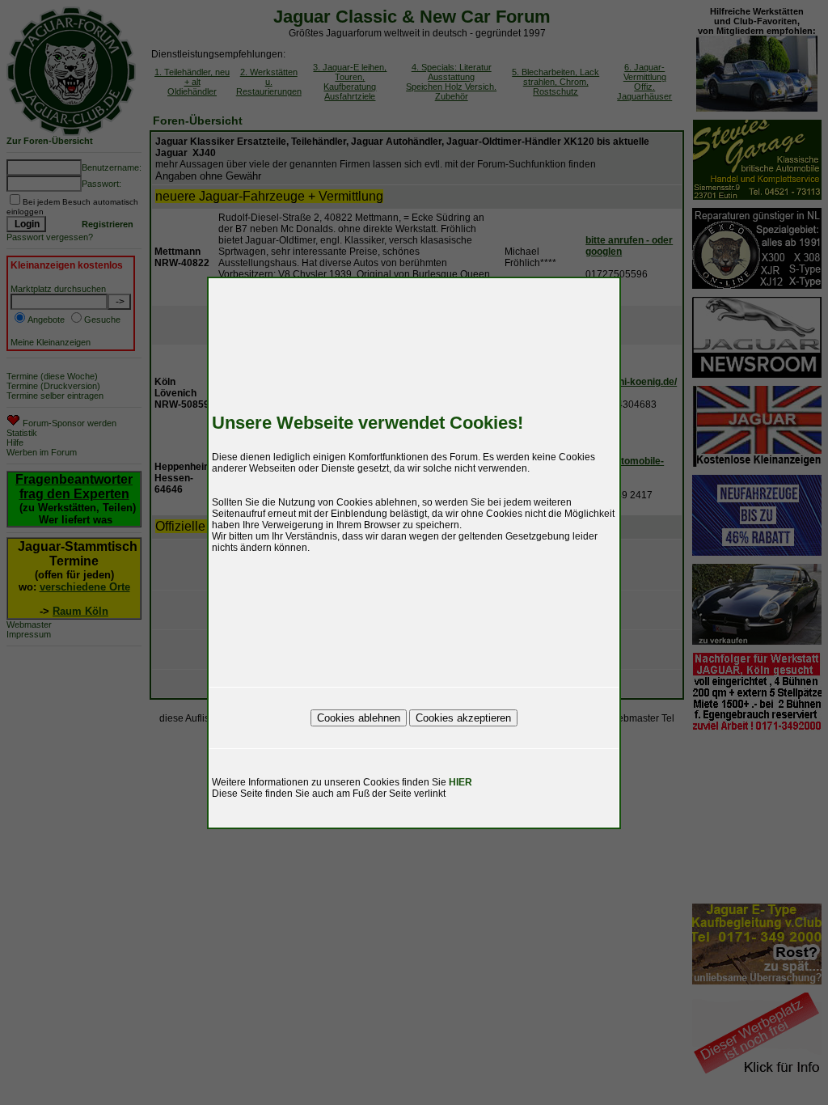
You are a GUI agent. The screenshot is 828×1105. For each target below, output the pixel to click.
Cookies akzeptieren (463, 718)
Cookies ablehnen (358, 718)
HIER (460, 782)
